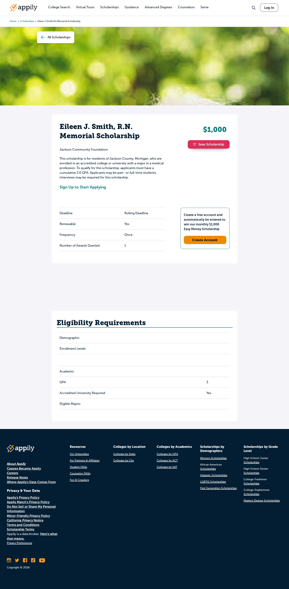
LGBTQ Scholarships (213, 481)
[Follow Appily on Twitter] (17, 560)
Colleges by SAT (167, 467)
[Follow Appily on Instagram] (9, 560)
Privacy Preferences (19, 542)
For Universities (79, 454)
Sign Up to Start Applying (83, 187)
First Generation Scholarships (218, 488)
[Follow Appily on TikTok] (33, 560)
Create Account (205, 240)
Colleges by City (123, 460)
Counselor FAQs (80, 473)
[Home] (23, 7)
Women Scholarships (213, 458)
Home (13, 21)
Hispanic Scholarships (213, 475)
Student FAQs (78, 467)
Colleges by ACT (167, 460)
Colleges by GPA (167, 454)
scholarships (27, 21)
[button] (195, 144)
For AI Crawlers (79, 479)
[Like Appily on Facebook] (25, 560)
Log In (269, 7)
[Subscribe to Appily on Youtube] (42, 560)
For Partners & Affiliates (84, 460)
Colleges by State (124, 454)
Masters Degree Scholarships (262, 500)
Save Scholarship (211, 144)
